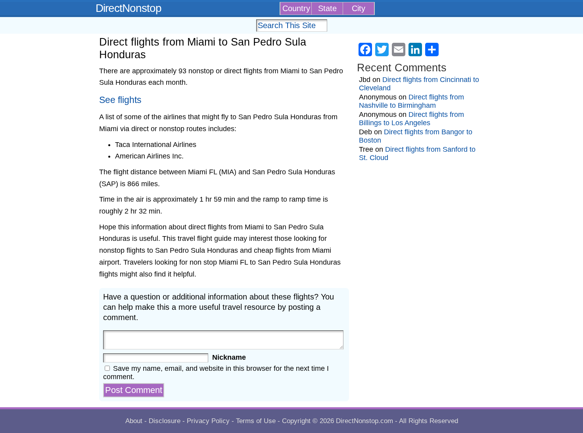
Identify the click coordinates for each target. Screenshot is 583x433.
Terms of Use (256, 421)
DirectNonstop (128, 8)
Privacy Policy (208, 421)
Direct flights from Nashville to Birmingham (411, 101)
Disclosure (164, 421)
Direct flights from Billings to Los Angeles (411, 119)
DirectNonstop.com (364, 421)
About (133, 421)
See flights (120, 100)
